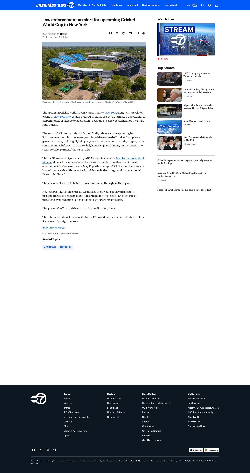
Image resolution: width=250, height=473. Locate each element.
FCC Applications (161, 461)
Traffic (67, 408)
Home (67, 398)
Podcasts (146, 435)
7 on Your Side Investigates (77, 417)
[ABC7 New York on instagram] (47, 450)
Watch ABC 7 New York (75, 431)
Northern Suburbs (151, 4)
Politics (145, 412)
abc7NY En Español (151, 440)
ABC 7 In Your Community (200, 412)
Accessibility (194, 422)
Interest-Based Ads (126, 461)
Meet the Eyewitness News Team (203, 408)
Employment (194, 403)
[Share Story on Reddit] (123, 33)
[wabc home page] (38, 398)
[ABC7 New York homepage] (55, 5)
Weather (68, 403)
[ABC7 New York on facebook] (33, 450)
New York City (99, 4)
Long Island (132, 4)
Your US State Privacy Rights (94, 461)
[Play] (186, 39)
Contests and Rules (197, 426)
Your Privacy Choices (52, 461)
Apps (66, 435)
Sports (145, 422)
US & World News (150, 408)
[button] (32, 5)
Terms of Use (112, 461)
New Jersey (116, 4)
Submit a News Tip (197, 398)
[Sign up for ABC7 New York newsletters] (54, 450)
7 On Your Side (71, 412)
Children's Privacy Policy (71, 461)
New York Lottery (150, 398)
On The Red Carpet (151, 431)
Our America (148, 426)
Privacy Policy (36, 461)
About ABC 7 (194, 417)
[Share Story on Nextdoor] (130, 33)
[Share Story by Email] (137, 33)
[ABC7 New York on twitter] (40, 450)
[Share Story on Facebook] (110, 33)
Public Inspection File (144, 461)
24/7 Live (82, 4)
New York (110, 112)
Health (145, 417)
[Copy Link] (143, 33)
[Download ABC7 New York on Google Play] (211, 450)
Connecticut (171, 4)
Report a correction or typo (53, 227)
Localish (68, 422)
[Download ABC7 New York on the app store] (196, 450)
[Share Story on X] (117, 33)
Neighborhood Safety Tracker (156, 403)
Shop (66, 426)
